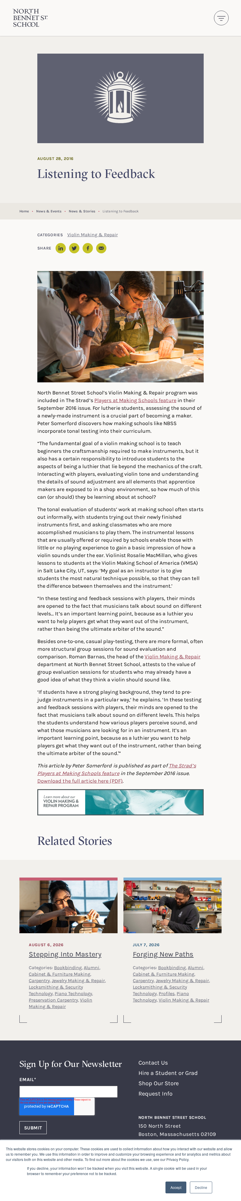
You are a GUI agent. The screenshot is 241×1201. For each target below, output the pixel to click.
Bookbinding (68, 967)
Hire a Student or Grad (168, 1072)
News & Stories (82, 211)
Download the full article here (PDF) (80, 780)
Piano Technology (73, 993)
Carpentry (39, 980)
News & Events (48, 211)
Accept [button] (175, 1187)
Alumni (91, 967)
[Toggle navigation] (221, 18)
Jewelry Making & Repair (78, 980)
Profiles (167, 993)
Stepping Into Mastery (65, 954)
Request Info (155, 1093)
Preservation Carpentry (53, 1000)
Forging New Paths (163, 954)
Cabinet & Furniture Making (59, 974)
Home (24, 211)
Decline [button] (201, 1187)
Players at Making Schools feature (135, 400)
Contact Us (153, 1062)
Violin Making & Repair (92, 234)
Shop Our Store (158, 1083)
